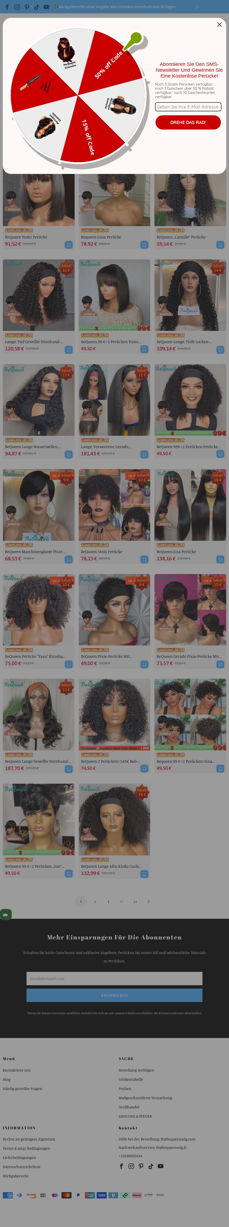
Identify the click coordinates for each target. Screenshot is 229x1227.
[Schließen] (219, 24)
